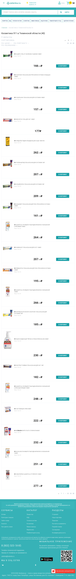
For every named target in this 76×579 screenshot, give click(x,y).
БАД (10, 20)
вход (62, 3)
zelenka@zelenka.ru (7, 556)
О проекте (55, 514)
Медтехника (44, 20)
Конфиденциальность (59, 532)
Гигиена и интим (32, 520)
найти (67, 12)
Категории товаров (7, 517)
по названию (8, 45)
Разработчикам (57, 526)
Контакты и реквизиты (59, 523)
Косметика (26, 20)
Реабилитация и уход (55, 20)
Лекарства (5, 20)
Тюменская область (32, 3)
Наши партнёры (57, 517)
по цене (5, 43)
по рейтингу (21, 43)
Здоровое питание (68, 20)
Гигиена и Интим (17, 20)
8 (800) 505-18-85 (11, 545)
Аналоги (4, 523)
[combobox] (29, 12)
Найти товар (5, 520)
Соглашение (56, 529)
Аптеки (3, 514)
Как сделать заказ (7, 526)
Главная (4, 28)
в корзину (63, 66)
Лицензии (55, 520)
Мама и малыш (35, 20)
